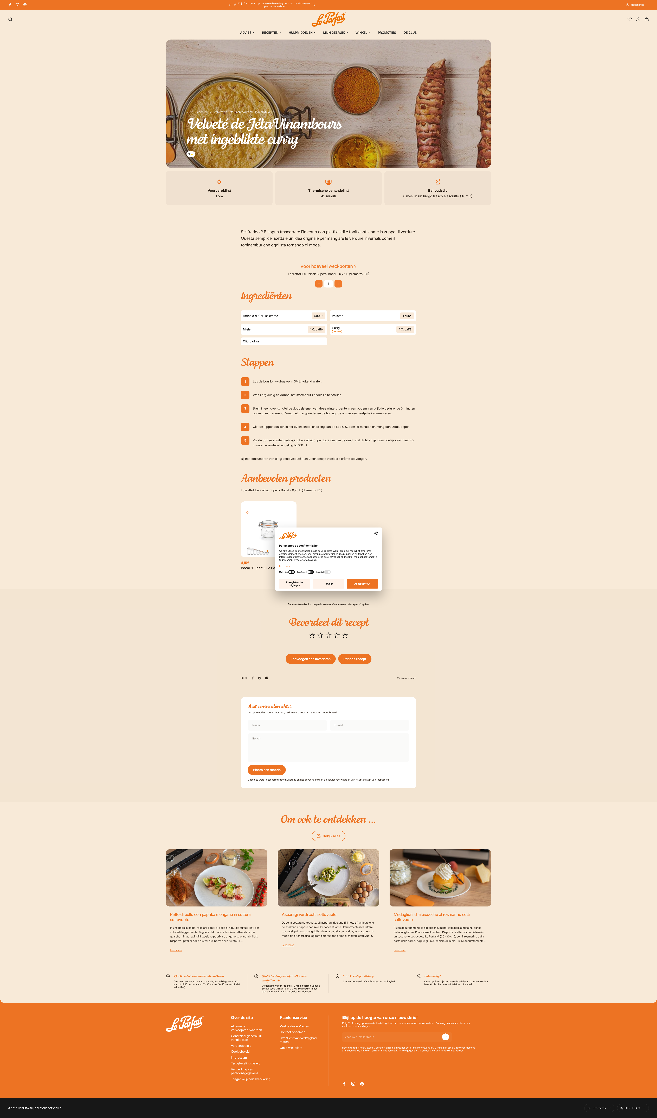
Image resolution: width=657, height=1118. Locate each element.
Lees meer (176, 950)
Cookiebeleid (240, 1051)
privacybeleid (312, 779)
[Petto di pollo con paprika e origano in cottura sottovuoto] (216, 877)
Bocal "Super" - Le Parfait (261, 568)
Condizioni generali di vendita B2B (246, 1038)
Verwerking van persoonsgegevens (244, 1071)
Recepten (202, 112)
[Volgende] (314, 5)
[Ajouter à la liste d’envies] (247, 512)
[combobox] (637, 5)
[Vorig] (230, 5)
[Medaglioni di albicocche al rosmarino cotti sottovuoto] (440, 877)
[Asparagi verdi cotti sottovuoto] (328, 877)
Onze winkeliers (291, 1048)
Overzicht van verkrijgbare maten (299, 1040)
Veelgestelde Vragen (294, 1026)
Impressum (239, 1057)
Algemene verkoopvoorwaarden (246, 1028)
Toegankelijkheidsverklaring (250, 1079)
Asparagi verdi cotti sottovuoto (309, 914)
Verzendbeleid (241, 1045)
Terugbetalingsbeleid (245, 1063)
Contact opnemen (292, 1032)
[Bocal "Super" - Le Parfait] (269, 529)
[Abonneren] (445, 1036)
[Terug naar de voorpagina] (187, 112)
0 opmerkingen (408, 678)
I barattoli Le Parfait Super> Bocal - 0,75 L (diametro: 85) (328, 274)
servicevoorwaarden (338, 779)
